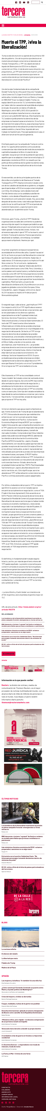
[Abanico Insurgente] (23, 779)
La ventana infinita (9, 949)
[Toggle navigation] (3, 25)
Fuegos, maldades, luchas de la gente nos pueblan (21, 1004)
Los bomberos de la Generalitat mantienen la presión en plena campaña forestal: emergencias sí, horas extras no (22, 619)
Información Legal (10, 1097)
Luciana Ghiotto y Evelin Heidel (12, 35)
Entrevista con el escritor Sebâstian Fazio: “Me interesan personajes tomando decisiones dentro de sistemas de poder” (22, 638)
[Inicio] (13, 12)
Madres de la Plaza (9, 968)
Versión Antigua (9, 1099)
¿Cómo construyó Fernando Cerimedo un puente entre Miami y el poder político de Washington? (22, 989)
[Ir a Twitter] (20, 2)
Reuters (5, 685)
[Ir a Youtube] (24, 2)
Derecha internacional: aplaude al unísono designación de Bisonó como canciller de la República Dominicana (22, 1012)
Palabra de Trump (8, 963)
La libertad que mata (10, 958)
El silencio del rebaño (10, 954)
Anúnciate (6, 1092)
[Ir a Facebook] (16, 2)
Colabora (6, 1089)
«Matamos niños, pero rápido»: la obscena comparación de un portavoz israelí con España (23, 1021)
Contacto (6, 1087)
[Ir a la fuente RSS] (28, 2)
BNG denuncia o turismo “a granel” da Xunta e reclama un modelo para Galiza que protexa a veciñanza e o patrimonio (23, 625)
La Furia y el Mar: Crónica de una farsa (16, 1054)
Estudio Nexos (28, 1107)
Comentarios (7, 1094)
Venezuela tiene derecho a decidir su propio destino (21, 1029)
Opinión (27, 35)
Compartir (9, 654)
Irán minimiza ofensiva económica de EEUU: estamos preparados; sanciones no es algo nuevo (20, 631)
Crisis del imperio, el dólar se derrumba (16, 997)
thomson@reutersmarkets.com (15, 702)
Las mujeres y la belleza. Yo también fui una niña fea (22, 981)
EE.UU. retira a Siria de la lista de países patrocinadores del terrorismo (23, 645)
